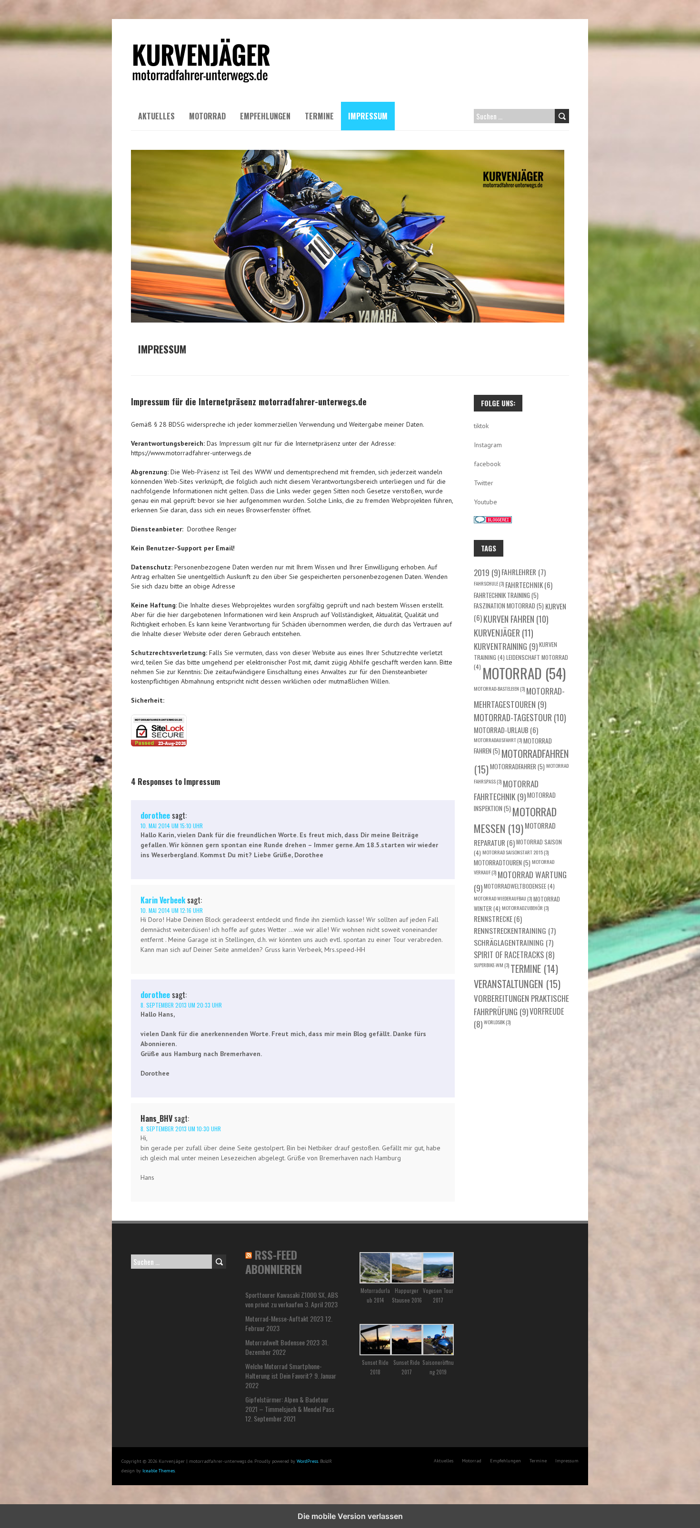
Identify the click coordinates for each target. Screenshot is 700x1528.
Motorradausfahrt (498, 740)
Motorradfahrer (517, 766)
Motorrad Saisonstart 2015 (515, 852)
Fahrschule (489, 583)
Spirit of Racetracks (514, 954)
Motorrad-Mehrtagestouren (519, 697)
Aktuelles (156, 116)
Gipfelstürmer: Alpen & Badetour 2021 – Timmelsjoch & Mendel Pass (289, 1404)
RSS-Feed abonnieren (273, 1261)
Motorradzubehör (525, 907)
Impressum (368, 116)
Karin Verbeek (162, 900)
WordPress (307, 1461)
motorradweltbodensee (519, 886)
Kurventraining (506, 646)
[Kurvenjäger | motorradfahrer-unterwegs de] (201, 43)
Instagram (488, 445)
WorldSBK (497, 1022)
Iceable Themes (158, 1471)
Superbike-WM (491, 965)
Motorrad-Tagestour (520, 717)
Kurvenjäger (503, 632)
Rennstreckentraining (515, 930)
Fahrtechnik (528, 584)
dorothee (155, 815)
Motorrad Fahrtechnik (506, 790)
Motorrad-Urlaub (506, 730)
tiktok (481, 425)
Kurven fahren (516, 619)
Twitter (483, 483)
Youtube (485, 502)
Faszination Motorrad (509, 605)
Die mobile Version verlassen (350, 1516)
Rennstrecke (498, 918)
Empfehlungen (265, 116)
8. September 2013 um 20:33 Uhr (181, 1005)
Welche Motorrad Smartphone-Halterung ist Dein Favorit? (283, 1371)
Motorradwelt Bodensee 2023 (282, 1342)
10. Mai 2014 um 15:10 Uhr (171, 826)
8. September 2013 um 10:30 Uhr (180, 1129)
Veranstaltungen (517, 984)
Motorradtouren (502, 862)
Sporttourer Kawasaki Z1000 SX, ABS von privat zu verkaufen (291, 1299)
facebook (487, 464)
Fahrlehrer (523, 571)
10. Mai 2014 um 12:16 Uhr (171, 910)
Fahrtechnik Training (506, 595)
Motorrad (207, 116)
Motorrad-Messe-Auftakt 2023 (284, 1318)
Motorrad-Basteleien (499, 688)
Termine (319, 116)
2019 (487, 572)
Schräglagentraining (513, 942)
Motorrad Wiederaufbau (503, 898)
